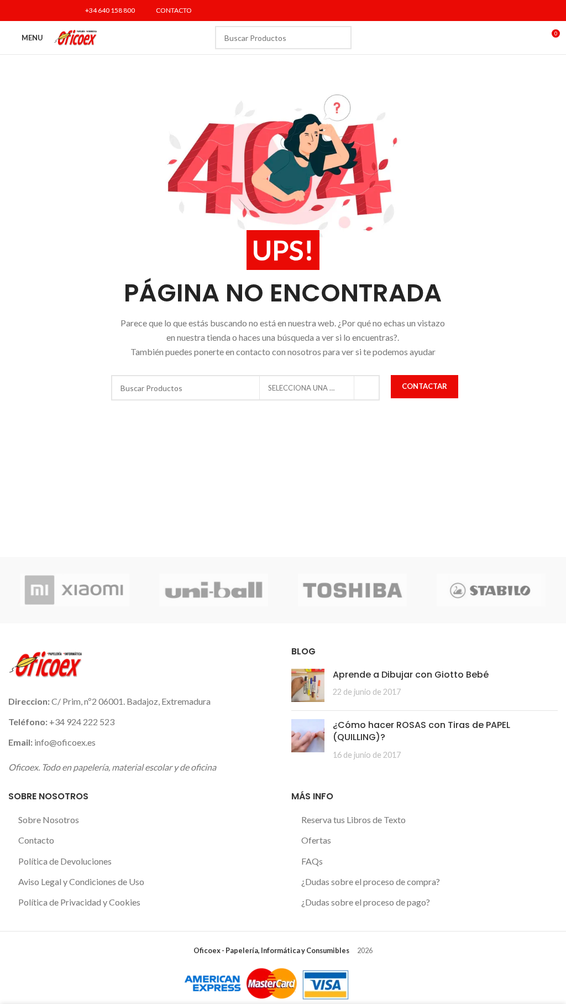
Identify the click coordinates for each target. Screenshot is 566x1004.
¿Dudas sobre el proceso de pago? (365, 902)
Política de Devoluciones (65, 861)
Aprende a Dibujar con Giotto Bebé (411, 674)
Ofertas (316, 840)
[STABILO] (491, 590)
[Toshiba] (352, 590)
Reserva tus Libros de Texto (353, 819)
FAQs (312, 861)
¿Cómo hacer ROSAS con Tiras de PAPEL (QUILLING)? (421, 731)
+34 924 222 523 (81, 721)
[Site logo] (75, 36)
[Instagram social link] (43, 10)
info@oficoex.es (65, 742)
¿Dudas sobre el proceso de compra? (370, 881)
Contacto (36, 840)
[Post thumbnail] (307, 685)
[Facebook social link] (15, 10)
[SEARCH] (340, 37)
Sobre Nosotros (48, 819)
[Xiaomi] (75, 590)
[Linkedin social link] (57, 10)
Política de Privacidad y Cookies (79, 902)
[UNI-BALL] (213, 590)
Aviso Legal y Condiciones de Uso (81, 881)
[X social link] (29, 10)
